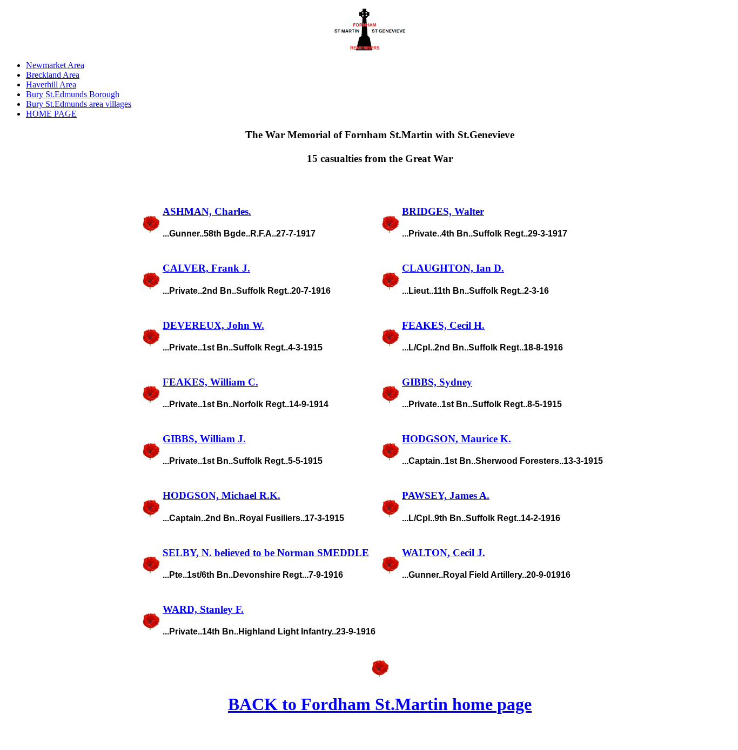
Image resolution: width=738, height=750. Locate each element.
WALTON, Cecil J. (443, 552)
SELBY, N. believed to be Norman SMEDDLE (266, 552)
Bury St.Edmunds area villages (78, 104)
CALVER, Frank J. (206, 268)
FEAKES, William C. (210, 382)
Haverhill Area (51, 84)
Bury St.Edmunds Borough (72, 94)
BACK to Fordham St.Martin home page (380, 704)
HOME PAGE (51, 113)
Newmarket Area (55, 65)
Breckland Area (52, 74)
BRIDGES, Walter (443, 211)
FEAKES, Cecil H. (443, 325)
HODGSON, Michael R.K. (221, 495)
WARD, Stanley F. (203, 609)
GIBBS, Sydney (437, 382)
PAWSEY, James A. (445, 495)
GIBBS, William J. (204, 438)
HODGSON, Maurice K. (456, 438)
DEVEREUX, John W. (213, 325)
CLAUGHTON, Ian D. (453, 268)
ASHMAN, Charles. (207, 211)
